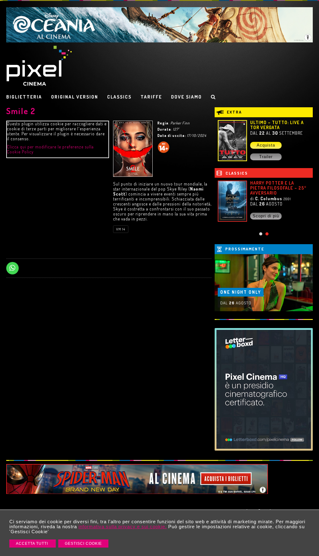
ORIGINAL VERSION (74, 97)
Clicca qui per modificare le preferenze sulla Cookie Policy (50, 149)
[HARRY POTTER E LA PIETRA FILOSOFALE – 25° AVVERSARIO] (232, 201)
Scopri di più (266, 216)
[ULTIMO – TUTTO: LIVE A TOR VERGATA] (232, 141)
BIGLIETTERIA (24, 97)
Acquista (266, 145)
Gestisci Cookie (83, 543)
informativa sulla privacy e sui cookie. (123, 526)
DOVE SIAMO (186, 97)
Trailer (266, 156)
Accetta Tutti (32, 543)
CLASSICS (119, 97)
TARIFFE (151, 97)
